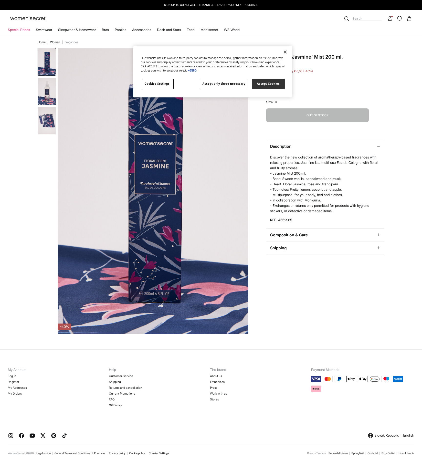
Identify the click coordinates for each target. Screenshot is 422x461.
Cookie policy (137, 453)
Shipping (115, 382)
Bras (105, 30)
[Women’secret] (27, 18)
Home (42, 42)
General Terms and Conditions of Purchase (79, 453)
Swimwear (44, 30)
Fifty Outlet (388, 453)
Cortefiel (373, 453)
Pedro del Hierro (338, 453)
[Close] (285, 52)
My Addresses (17, 387)
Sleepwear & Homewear (77, 30)
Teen (191, 30)
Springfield (357, 453)
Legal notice (43, 453)
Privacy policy (117, 453)
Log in (12, 376)
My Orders (15, 393)
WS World (232, 30)
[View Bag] (409, 18)
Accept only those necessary (223, 83)
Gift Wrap (115, 405)
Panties (120, 30)
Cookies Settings (159, 453)
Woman (55, 42)
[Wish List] (399, 18)
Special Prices (19, 30)
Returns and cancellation (125, 387)
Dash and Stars (169, 30)
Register (13, 382)
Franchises (217, 382)
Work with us (218, 393)
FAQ (112, 399)
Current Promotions (122, 393)
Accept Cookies (268, 83)
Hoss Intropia (406, 453)
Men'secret (209, 30)
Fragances (71, 42)
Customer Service (121, 376)
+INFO (192, 70)
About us (216, 376)
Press (213, 387)
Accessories (141, 30)
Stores (214, 399)
